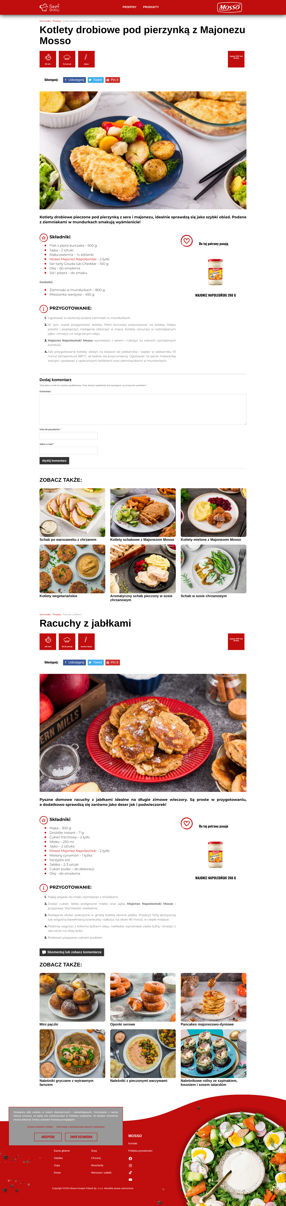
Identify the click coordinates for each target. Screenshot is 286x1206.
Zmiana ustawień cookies (40, 1126)
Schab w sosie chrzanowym (204, 596)
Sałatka (58, 1158)
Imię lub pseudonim (50, 429)
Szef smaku (45, 21)
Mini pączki (49, 1024)
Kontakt (132, 1143)
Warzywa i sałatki (101, 1172)
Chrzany (96, 1158)
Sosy (94, 1150)
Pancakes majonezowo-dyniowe (207, 1024)
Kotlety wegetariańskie (58, 596)
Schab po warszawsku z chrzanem (68, 540)
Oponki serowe (122, 1024)
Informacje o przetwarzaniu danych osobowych (80, 1126)
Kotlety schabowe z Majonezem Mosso (142, 540)
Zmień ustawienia (81, 1137)
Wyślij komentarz (54, 460)
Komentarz (45, 391)
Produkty (151, 7)
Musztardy (97, 1165)
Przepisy (130, 7)
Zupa (57, 1165)
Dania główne (62, 1150)
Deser (57, 1172)
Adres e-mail (47, 444)
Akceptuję (48, 1137)
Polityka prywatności (140, 1150)
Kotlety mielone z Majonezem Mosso (211, 540)
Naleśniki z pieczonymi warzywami (138, 1081)
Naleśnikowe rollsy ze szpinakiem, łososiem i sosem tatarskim (209, 1083)
